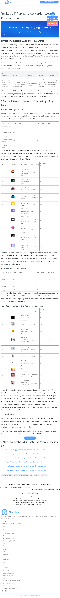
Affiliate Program (7, 549)
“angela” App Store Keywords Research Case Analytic (24, 462)
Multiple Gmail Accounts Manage (11, 580)
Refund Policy (6, 559)
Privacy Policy (6, 554)
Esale (4, 585)
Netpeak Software (8, 575)
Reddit (23, 484)
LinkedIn (43, 484)
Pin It (48, 484)
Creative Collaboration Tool (10, 588)
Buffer (38, 484)
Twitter (18, 484)
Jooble (4, 578)
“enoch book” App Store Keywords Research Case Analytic (25, 470)
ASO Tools (30, 438)
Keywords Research (8, 533)
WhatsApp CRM (7, 570)
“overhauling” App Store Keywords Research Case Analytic (25, 458)
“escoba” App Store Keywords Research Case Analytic (24, 454)
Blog (4, 562)
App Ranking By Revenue (9, 538)
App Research (7, 536)
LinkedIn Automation (8, 573)
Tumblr (28, 484)
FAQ (4, 543)
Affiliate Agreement (8, 552)
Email (33, 484)
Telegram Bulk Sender (9, 583)
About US (5, 564)
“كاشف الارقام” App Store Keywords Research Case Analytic (25, 466)
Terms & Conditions (8, 557)
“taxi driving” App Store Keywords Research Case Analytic (25, 450)
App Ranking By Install (9, 541)
